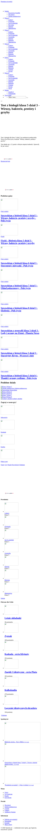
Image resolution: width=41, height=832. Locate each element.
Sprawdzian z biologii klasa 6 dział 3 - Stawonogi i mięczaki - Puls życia (19, 264)
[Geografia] (11, 551)
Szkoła (7, 11)
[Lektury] (11, 511)
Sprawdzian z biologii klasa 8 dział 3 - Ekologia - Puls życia (19, 309)
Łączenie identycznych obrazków (21, 708)
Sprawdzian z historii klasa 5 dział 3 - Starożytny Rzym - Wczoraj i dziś (19, 354)
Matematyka (12, 28)
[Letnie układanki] (11, 614)
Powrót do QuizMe (14, 13)
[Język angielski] (11, 538)
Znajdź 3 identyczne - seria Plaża (21, 672)
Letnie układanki (13, 618)
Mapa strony (8, 824)
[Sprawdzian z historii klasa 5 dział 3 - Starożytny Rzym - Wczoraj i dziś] (9, 347)
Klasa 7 (7, 57)
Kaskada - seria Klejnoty (17, 654)
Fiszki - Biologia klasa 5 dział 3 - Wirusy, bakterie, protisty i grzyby (18, 241)
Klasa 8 (7, 73)
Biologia (11, 40)
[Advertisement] (20, 153)
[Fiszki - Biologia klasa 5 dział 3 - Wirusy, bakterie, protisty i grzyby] (9, 235)
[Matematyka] (11, 591)
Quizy (6, 792)
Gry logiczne (8, 794)
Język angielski (13, 23)
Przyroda (11, 25)
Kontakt (7, 823)
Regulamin (8, 821)
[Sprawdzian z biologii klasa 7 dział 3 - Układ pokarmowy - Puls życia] (9, 280)
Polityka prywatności (11, 819)
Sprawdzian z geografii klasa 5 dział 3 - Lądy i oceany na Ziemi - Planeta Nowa (20, 331)
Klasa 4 (7, 18)
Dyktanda (11, 21)
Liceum (7, 808)
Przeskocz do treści (6, 1)
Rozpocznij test (5, 161)
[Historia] (11, 565)
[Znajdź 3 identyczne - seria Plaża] (11, 668)
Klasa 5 (7, 30)
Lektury (10, 20)
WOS (10, 88)
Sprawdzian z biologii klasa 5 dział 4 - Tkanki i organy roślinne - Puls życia (19, 376)
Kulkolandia (11, 690)
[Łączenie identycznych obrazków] (11, 704)
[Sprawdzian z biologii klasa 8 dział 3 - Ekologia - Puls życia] (9, 302)
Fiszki (2, 236)
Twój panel (8, 95)
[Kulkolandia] (11, 686)
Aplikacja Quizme (10, 812)
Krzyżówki (8, 797)
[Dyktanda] (11, 525)
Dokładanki (11, 93)
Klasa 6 (7, 44)
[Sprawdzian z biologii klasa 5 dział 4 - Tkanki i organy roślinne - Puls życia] (9, 370)
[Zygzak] (11, 632)
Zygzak (8, 636)
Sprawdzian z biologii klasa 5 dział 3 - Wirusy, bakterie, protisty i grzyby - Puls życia (19, 218)
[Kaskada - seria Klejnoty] (11, 650)
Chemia (10, 69)
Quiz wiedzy (4, 211)
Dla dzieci (11, 14)
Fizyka (10, 71)
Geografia (11, 37)
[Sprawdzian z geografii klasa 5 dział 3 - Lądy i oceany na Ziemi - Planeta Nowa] (9, 325)
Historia (10, 26)
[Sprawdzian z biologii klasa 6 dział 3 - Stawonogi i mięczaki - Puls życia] (9, 257)
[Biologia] (11, 578)
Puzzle (7, 796)
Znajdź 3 (11, 92)
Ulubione (4, 715)
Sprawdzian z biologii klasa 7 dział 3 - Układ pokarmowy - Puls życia (19, 286)
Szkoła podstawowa (14, 16)
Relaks (7, 90)
